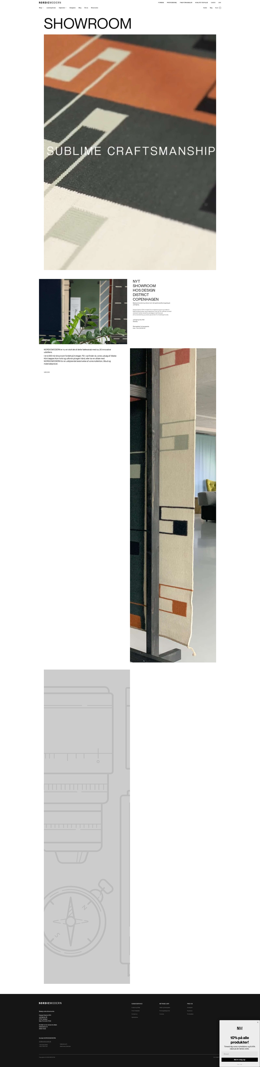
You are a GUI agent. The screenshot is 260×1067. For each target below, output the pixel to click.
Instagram (190, 1007)
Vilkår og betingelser (164, 1007)
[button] (41, 7)
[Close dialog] (258, 1022)
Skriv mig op (239, 1060)
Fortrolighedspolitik (164, 1011)
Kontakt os (134, 1014)
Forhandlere (190, 1014)
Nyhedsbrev (135, 1017)
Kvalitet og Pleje (136, 1007)
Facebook (189, 1011)
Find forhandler (136, 1011)
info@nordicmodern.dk (45, 1041)
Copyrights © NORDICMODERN (47, 1057)
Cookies (161, 1014)
